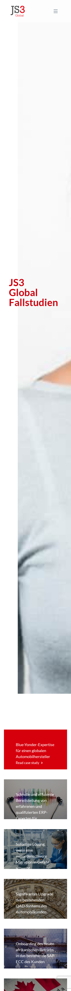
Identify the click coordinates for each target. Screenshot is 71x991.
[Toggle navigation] (55, 11)
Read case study (27, 763)
